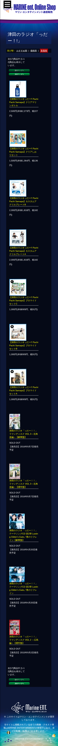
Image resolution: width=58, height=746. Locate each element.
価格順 (33, 50)
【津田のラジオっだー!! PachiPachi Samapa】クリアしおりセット (23, 151)
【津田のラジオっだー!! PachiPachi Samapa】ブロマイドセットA (23, 390)
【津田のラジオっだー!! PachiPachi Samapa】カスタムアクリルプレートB (23, 201)
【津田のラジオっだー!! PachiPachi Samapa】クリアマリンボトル (23, 102)
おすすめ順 (21, 50)
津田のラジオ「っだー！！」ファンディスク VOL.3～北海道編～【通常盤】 (23, 483)
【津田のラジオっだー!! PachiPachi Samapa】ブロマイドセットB (23, 345)
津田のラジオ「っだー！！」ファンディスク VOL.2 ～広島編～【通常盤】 (23, 639)
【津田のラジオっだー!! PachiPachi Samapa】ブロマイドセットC (23, 300)
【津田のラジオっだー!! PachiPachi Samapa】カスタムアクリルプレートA (23, 250)
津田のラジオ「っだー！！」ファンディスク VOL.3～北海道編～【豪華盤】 (23, 433)
